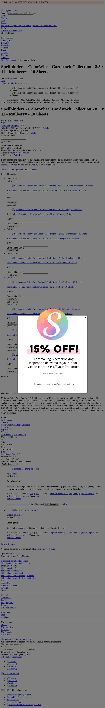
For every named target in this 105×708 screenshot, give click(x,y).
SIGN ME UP (54, 379)
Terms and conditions (65, 384)
